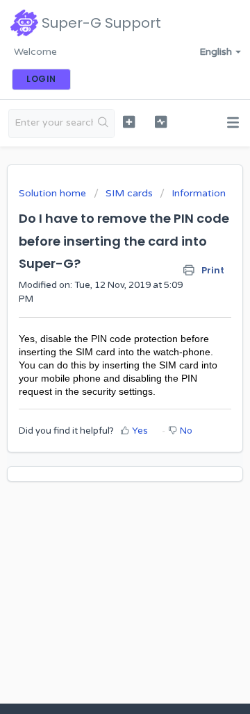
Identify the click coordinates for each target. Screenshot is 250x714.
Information (199, 193)
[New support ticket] (129, 121)
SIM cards (129, 193)
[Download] (99, 347)
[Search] (103, 123)
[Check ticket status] (161, 121)
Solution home (54, 193)
